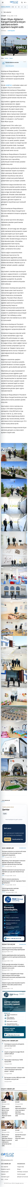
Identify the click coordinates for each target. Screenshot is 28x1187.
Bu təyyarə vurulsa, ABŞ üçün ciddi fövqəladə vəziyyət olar (15, 1078)
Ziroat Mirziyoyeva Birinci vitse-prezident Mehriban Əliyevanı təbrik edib (6, 1112)
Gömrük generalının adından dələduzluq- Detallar (10, 889)
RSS (2, 1179)
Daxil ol (7, 839)
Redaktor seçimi (5, 1169)
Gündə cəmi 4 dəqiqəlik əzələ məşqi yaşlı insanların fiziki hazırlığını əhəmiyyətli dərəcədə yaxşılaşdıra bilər (13, 975)
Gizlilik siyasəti (21, 1174)
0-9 (13, 7)
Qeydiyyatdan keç (17, 839)
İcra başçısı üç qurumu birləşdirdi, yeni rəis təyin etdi (14, 1045)
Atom (6, 1179)
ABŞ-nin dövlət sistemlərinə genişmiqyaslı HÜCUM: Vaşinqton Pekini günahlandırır (14, 881)
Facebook (6, 58)
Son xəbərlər (4, 1167)
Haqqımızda (20, 1167)
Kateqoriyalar (5, 1172)
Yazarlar (3, 1174)
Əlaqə (19, 1169)
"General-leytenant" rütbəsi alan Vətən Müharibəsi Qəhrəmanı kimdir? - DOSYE (14, 1069)
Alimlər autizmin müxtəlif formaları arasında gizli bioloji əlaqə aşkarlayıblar (13, 948)
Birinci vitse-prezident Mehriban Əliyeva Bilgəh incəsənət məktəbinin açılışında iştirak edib (7, 1140)
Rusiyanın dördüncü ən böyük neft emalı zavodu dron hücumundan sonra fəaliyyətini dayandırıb (14, 853)
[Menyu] (2, 2)
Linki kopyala (11, 30)
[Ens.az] (14, 2)
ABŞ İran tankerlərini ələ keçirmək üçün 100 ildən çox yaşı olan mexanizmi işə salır (13, 871)
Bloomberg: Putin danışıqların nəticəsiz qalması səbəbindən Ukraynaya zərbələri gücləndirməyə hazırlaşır (13, 862)
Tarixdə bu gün (5, 1177)
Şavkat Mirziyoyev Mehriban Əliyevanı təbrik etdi (20, 1137)
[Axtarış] (21, 2)
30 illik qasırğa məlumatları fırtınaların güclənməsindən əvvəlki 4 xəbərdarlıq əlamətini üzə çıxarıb (13, 966)
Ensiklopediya (5, 7)
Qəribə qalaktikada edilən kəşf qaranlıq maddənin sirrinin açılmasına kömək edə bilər (14, 957)
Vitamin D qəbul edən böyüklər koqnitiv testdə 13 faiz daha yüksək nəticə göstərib (13, 984)
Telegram (11, 58)
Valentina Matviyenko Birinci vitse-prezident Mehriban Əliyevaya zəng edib (20, 1111)
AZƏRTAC (9, 85)
